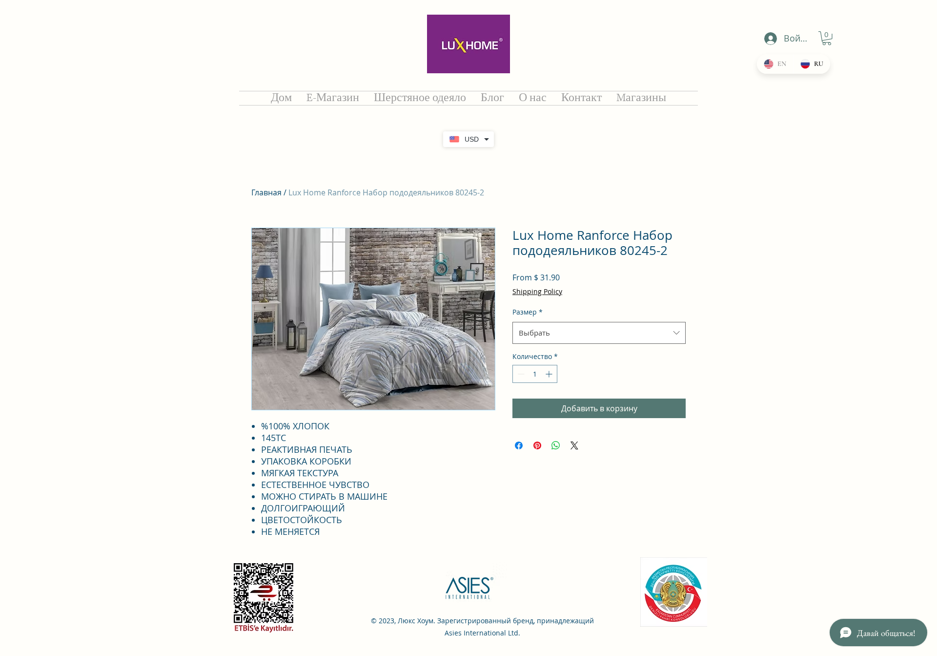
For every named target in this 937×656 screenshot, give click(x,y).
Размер (527, 312)
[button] (826, 38)
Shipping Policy (537, 291)
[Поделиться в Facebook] (519, 445)
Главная (266, 192)
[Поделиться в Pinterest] (537, 445)
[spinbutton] (535, 373)
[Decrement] (520, 373)
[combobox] (599, 332)
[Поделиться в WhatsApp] (556, 445)
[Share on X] (574, 445)
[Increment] (550, 373)
